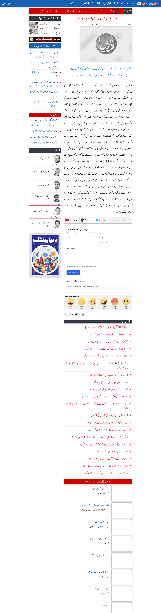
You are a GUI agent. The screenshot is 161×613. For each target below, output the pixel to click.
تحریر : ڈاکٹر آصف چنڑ (104, 577)
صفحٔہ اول (71, 3)
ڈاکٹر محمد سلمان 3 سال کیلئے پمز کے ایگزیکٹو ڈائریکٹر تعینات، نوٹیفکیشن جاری (45, 131)
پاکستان (115, 10)
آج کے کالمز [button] (94, 3)
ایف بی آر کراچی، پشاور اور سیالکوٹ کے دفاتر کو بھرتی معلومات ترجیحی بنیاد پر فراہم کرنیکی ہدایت (44, 55)
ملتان (44, 33)
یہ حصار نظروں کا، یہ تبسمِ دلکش (100, 555)
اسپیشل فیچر (116, 3)
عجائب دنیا (100, 11)
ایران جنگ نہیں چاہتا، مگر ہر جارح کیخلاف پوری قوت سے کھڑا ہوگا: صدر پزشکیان (43, 120)
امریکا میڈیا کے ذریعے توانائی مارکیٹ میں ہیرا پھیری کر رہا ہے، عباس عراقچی (44, 137)
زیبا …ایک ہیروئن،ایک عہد (100, 588)
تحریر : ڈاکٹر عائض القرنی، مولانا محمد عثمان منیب (98, 527)
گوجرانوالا (43, 28)
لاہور (57, 24)
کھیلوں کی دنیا (69, 11)
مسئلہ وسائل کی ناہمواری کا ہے (40, 172)
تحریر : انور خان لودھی (103, 493)
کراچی (57, 33)
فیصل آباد (43, 24)
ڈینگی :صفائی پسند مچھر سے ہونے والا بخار (97, 572)
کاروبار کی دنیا (46, 11)
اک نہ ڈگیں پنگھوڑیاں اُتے (41, 211)
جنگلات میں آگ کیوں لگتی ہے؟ (99, 488)
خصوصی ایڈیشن (125, 3)
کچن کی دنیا (106, 605)
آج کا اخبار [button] (84, 3)
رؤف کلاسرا (57, 191)
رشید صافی (57, 204)
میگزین (133, 3)
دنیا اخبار (126, 11)
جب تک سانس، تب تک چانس (99, 538)
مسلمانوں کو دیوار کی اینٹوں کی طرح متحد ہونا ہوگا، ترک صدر (43, 143)
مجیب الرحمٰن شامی (55, 165)
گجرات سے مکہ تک (43, 185)
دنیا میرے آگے (90, 11)
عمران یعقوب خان (55, 217)
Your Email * (102, 238)
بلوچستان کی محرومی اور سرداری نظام (40, 224)
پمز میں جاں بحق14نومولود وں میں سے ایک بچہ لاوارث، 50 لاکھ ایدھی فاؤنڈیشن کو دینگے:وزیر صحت (43, 84)
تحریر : (107, 610)
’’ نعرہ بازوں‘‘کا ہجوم (43, 159)
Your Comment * (71, 248)
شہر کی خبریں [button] (105, 3)
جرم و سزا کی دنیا (58, 11)
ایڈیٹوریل (109, 11)
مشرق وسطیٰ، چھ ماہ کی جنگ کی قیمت (40, 198)
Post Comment (73, 272)
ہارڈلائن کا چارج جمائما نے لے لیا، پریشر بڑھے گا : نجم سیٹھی (45, 74)
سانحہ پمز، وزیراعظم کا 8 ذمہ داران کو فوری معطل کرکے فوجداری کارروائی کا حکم (44, 126)
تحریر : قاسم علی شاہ (104, 543)
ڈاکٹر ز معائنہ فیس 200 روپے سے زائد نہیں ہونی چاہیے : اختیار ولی (44, 64)
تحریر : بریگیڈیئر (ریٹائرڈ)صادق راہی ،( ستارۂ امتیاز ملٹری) (95, 510)
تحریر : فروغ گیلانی (104, 593)
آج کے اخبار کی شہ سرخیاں (43, 46)
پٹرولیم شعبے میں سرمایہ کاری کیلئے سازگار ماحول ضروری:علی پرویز (46, 103)
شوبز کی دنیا (80, 11)
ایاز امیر (58, 178)
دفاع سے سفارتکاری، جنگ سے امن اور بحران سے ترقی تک (92, 505)
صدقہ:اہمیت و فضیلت (102, 522)
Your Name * (69, 238)
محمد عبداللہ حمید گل (54, 230)
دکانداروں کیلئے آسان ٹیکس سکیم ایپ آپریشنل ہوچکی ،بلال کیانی (43, 94)
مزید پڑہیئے (124, 321)
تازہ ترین (77, 3)
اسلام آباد (55, 28)
